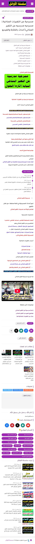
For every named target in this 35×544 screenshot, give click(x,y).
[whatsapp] (23, 425)
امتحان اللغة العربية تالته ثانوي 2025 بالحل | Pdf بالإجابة (12, 467)
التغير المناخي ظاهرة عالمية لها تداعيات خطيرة (18, 50)
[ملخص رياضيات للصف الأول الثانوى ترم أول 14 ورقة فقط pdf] (27, 512)
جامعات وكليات (28, 453)
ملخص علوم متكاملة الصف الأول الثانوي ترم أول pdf (12, 485)
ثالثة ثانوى (17, 445)
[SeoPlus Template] (29, 540)
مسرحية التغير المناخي (24, 55)
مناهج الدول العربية (27, 456)
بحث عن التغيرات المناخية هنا (25, 316)
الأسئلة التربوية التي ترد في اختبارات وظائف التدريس (17, 177)
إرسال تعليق (27, 395)
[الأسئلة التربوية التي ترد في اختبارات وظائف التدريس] (28, 352)
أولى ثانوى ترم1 (28, 438)
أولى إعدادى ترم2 (12, 434)
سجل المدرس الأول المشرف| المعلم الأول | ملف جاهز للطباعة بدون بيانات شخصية (12, 477)
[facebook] (7, 425)
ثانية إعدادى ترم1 (7, 445)
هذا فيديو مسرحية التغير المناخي (21, 63)
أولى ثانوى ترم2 (12, 438)
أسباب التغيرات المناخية (23, 61)
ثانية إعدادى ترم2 (28, 449)
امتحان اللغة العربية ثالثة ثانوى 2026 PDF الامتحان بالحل (12, 494)
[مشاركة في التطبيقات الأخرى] (11, 331)
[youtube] (28, 425)
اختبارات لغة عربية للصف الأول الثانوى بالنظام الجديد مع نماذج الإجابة (12, 531)
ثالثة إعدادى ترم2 (28, 445)
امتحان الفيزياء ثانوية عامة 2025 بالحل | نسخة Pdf (12, 503)
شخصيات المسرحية (25, 58)
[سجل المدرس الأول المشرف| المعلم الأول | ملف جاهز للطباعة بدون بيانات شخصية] (27, 476)
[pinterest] (12, 425)
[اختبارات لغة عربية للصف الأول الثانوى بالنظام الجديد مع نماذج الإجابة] (27, 530)
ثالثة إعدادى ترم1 (12, 442)
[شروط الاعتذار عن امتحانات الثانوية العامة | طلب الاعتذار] (17, 352)
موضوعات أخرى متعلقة (24, 66)
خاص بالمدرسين (28, 17)
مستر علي (27, 34)
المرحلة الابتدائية (28, 442)
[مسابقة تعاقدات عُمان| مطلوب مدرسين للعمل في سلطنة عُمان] (6, 352)
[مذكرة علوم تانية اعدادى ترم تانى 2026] (27, 521)
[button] (26, 331)
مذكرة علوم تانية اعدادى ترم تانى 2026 (12, 521)
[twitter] (17, 425)
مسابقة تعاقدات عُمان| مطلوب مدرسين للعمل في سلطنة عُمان (17, 190)
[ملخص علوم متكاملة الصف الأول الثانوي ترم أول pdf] (27, 485)
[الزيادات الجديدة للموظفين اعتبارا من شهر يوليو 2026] (28, 369)
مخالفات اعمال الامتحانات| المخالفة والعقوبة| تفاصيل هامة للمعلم (12, 11)
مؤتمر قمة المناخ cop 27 (24, 53)
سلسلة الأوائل (9, 540)
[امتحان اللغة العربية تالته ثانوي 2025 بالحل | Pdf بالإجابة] (27, 467)
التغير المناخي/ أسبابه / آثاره (23, 48)
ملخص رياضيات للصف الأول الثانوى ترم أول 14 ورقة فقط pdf (12, 512)
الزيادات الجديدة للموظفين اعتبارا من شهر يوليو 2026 (28, 377)
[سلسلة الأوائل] (17, 3)
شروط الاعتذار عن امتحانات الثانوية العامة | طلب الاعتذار (18, 183)
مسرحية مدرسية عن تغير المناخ (22, 45)
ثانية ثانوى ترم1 (12, 449)
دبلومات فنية (6, 453)
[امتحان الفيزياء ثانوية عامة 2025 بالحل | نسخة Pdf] (27, 503)
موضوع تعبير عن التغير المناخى (24, 313)
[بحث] (3, 4)
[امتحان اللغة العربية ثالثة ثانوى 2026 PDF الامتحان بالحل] (27, 494)
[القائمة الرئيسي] (32, 4)
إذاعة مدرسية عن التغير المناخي (24, 310)
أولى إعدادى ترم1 (28, 434)
